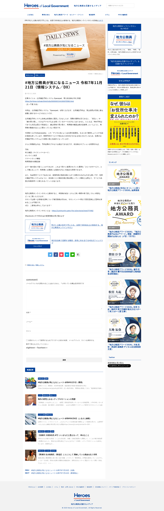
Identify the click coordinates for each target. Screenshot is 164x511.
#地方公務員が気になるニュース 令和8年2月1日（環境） (61, 382)
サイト (28, 331)
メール (29, 322)
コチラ (100, 20)
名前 (28, 312)
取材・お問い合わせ (67, 487)
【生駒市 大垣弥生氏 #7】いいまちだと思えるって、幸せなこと (63, 435)
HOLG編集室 (122, 15)
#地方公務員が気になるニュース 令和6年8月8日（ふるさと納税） (64, 418)
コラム (107, 15)
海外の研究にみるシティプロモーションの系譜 (56, 399)
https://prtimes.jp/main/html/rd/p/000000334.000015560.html (49, 101)
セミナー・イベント (77, 15)
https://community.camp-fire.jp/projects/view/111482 (72, 211)
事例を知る (46, 15)
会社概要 (40, 487)
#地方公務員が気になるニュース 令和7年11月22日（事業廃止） (55, 473)
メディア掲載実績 (114, 487)
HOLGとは (31, 487)
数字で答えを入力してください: (37, 344)
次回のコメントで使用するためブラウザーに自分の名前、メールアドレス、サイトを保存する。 (61, 340)
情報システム (39, 265)
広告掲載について (100, 487)
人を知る (30, 15)
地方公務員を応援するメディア (82, 504)
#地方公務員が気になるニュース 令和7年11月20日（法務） (53, 470)
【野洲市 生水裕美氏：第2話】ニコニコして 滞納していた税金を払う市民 (67, 454)
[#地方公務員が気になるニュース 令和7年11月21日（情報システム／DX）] (67, 254)
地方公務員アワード (61, 15)
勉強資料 (92, 15)
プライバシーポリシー (129, 487)
